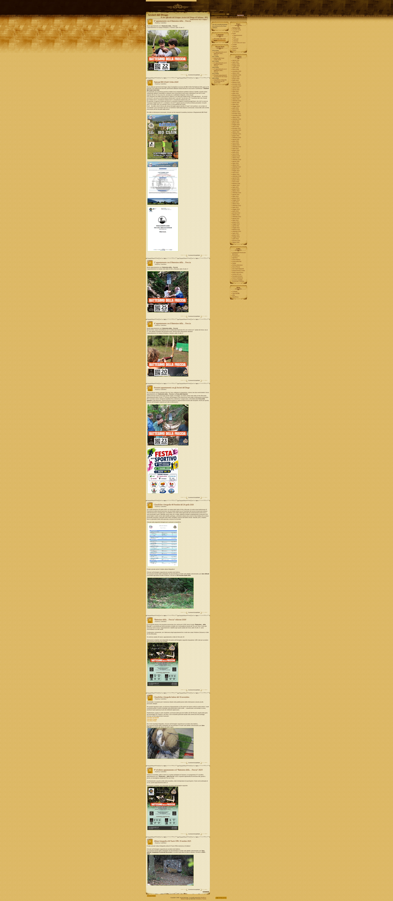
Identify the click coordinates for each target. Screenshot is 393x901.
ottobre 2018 (235, 158)
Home (159, 10)
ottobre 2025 (235, 73)
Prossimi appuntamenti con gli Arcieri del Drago (172, 387)
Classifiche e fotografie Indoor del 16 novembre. (172, 697)
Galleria (205, 10)
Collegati (234, 291)
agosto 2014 (235, 194)
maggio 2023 (236, 106)
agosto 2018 (235, 161)
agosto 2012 (235, 218)
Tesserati (235, 39)
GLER (189, 10)
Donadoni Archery (237, 276)
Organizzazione (237, 35)
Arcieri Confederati (237, 278)
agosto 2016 (235, 178)
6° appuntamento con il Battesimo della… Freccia (172, 21)
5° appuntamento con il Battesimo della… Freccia (172, 262)
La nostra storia (169, 10)
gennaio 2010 (236, 240)
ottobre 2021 (235, 132)
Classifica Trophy (152, 719)
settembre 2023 (236, 100)
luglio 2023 (235, 104)
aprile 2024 (235, 93)
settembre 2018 (236, 159)
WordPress (235, 297)
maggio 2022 (236, 124)
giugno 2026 (235, 64)
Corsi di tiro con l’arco (239, 42)
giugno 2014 (235, 198)
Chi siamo (236, 31)
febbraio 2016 (236, 183)
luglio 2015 (235, 187)
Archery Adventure (237, 265)
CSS (225, 897)
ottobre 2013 (235, 204)
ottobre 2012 (235, 215)
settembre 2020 (236, 137)
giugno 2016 (235, 180)
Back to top (206, 891)
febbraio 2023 (236, 112)
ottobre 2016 (235, 174)
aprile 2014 (235, 202)
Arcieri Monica (236, 259)
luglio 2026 (235, 62)
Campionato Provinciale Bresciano (239, 253)
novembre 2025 (236, 71)
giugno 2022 (235, 123)
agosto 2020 (235, 139)
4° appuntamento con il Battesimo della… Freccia (172, 323)
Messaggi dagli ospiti (220, 38)
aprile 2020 (235, 141)
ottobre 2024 (235, 88)
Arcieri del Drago (158, 15)
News (215, 40)
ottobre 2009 (235, 242)
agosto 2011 (235, 226)
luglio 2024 (235, 91)
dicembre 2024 (236, 84)
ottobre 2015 (235, 185)
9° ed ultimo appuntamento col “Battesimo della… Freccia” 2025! (178, 770)
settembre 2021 (236, 134)
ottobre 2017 (235, 165)
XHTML (220, 897)
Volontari (235, 41)
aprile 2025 (235, 80)
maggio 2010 (236, 237)
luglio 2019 (235, 148)
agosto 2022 (235, 121)
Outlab (234, 263)
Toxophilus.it (235, 256)
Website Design (185, 898)
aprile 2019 (235, 152)
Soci (234, 37)
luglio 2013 (235, 207)
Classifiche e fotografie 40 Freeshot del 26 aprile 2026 (174, 504)
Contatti (197, 10)
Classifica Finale (151, 721)
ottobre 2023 (235, 99)
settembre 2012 (236, 216)
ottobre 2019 (235, 145)
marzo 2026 (235, 69)
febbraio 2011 (236, 229)
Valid (236, 293)
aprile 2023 (235, 108)
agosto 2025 (235, 77)
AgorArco (235, 257)
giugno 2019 (235, 150)
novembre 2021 (236, 130)
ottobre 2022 (235, 117)
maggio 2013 (236, 209)
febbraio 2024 (236, 95)
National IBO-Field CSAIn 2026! (166, 82)
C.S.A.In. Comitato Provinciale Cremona (238, 280)
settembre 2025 (236, 75)
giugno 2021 (235, 135)
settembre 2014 (236, 192)
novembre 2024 (236, 86)
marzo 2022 (235, 126)
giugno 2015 (235, 189)
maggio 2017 (236, 170)
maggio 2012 (236, 224)
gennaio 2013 (236, 213)
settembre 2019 (236, 146)
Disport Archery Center (238, 270)
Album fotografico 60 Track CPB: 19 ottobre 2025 (172, 841)
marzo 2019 (235, 154)
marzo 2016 (235, 181)
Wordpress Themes (201, 898)
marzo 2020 (235, 143)
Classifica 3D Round (153, 717)
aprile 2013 (235, 211)
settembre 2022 (236, 119)
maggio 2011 (236, 227)
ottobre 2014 (235, 191)
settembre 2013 (236, 205)
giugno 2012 (235, 222)
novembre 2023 (236, 97)
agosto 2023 (235, 102)
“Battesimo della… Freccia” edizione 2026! (170, 619)
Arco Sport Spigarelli (238, 269)
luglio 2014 (235, 196)
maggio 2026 (236, 66)
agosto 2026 (235, 60)
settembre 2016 (236, 176)
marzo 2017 (235, 172)
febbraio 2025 (236, 82)
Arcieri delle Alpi (236, 261)
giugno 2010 (235, 235)
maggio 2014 (236, 200)
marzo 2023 (235, 110)
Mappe (222, 10)
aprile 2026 (235, 67)
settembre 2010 (236, 231)
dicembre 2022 (236, 113)
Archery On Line (236, 274)
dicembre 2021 (236, 128)
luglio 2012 (235, 220)
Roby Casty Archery (237, 272)
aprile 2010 (235, 238)
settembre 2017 (236, 167)
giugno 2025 (235, 78)
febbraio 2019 (236, 156)
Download (213, 10)
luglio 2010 (235, 233)
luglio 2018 (235, 163)
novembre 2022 (236, 115)
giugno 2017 (235, 169)
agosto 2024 (235, 89)
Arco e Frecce (236, 267)
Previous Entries (151, 896)
